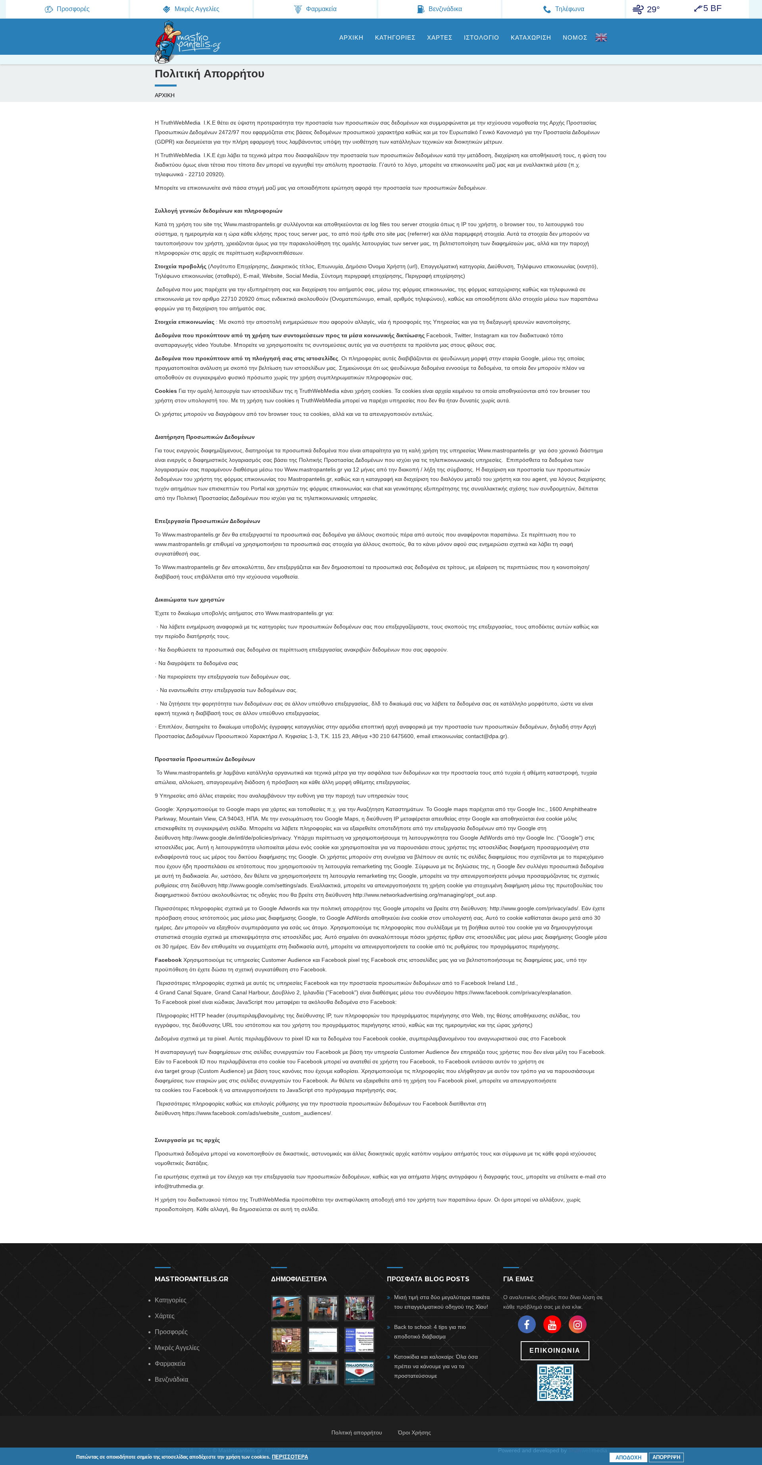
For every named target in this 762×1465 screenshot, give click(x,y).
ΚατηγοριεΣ (395, 37)
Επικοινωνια (555, 1350)
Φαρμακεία (170, 1363)
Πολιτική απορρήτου (356, 1432)
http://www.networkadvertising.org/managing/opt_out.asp (424, 895)
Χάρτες (165, 1316)
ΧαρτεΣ (439, 37)
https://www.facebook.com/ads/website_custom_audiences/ (256, 1113)
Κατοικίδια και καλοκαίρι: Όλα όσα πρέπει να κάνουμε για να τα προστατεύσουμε (436, 1366)
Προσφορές (171, 1331)
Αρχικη (351, 37)
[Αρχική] (188, 42)
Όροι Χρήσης (414, 1432)
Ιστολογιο (481, 37)
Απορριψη (666, 1457)
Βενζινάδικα (171, 1379)
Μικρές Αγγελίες (177, 1347)
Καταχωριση (531, 37)
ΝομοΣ (575, 37)
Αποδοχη (628, 1457)
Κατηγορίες (171, 1300)
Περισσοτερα (290, 1456)
